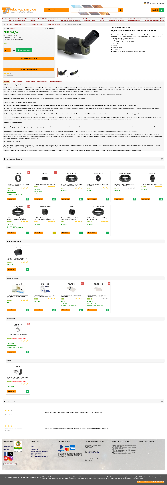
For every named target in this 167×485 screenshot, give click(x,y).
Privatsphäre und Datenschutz (40, 451)
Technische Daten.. (17, 81)
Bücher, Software (102, 19)
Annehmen (160, 481)
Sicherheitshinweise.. (56, 81)
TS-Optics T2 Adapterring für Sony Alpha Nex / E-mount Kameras (71, 218)
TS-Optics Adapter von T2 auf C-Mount (151, 184)
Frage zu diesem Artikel (29, 69)
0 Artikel (155, 10)
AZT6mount (18, 324)
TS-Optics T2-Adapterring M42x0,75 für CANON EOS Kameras (18, 185)
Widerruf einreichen (10, 463)
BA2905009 (45, 284)
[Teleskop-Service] (20, 11)
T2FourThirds (71, 173)
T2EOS (18, 173)
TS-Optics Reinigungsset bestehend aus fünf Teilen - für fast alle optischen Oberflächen (18, 296)
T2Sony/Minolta (18, 207)
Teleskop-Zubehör (33, 19)
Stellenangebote (8, 446)
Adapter (44, 18)
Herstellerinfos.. (42, 81)
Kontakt (154, 3)
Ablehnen (153, 481)
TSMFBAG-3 (98, 284)
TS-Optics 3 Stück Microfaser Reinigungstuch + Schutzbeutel (97, 295)
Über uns (6, 449)
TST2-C (152, 173)
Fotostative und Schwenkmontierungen (88, 19)
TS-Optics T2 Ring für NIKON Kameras (44, 184)
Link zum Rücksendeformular (39, 456)
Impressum (34, 448)
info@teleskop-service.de (93, 452)
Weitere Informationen (142, 481)
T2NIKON (44, 173)
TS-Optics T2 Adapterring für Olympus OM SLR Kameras (97, 218)
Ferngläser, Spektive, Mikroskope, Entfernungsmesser (70, 19)
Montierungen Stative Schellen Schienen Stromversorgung (18, 19)
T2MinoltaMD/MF (125, 173)
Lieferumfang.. (30, 81)
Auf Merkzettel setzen (28, 58)
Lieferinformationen (36, 455)
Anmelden (161, 3)
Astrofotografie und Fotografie (53, 19)
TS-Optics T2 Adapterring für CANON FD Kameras (97, 185)
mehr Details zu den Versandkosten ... (13, 39)
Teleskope (5, 18)
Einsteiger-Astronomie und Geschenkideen (134, 19)
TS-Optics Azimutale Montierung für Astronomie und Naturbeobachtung (18, 335)
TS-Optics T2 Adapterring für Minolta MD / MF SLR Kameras (124, 185)
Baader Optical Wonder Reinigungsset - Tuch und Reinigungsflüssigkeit (45, 295)
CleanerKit (18, 284)
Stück (13, 50)
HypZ (18, 366)
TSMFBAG (71, 284)
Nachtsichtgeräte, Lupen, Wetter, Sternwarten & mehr (116, 19)
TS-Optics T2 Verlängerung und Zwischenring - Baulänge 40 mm (17, 259)
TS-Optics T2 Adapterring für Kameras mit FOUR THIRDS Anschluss (71, 185)
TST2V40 (18, 247)
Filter (39, 18)
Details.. (6, 81)
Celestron (12, 28)
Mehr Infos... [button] (11, 199)
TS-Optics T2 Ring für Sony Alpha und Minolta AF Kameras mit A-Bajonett (17, 218)
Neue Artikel (162, 19)
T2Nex (71, 207)
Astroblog (6, 448)
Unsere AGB (34, 449)
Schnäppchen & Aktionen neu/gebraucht (151, 19)
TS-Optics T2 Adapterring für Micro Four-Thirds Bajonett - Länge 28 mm (44, 218)
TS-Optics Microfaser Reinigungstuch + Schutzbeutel (71, 295)
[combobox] (56, 10)
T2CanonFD (98, 173)
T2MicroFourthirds (45, 207)
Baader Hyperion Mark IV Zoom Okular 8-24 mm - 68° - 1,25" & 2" (17, 378)
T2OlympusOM (98, 207)
